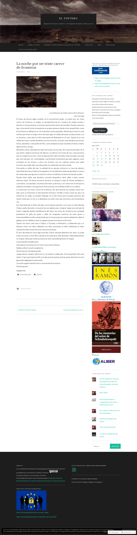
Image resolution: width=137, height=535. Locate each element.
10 (106, 156)
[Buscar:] (106, 446)
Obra (99, 45)
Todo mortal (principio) (108, 427)
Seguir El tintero (99, 130)
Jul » (98, 171)
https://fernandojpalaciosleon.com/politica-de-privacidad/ (36, 517)
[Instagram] (74, 469)
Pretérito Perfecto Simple (26, 310)
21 (93, 162)
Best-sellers (104, 392)
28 (93, 165)
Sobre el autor (34, 45)
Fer (28, 72)
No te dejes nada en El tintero (102, 95)
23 (101, 162)
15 (97, 159)
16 (101, 159)
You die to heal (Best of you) (73, 310)
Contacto (89, 45)
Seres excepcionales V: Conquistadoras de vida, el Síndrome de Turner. (109, 402)
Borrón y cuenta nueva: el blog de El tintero (62, 45)
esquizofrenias (26, 288)
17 (106, 159)
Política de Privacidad (28, 49)
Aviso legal (110, 45)
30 (101, 165)
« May (94, 171)
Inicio (21, 45)
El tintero (68, 18)
